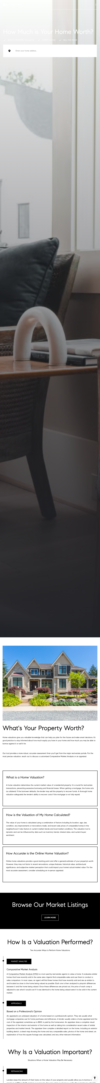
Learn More (50, 917)
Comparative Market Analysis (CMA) (23, 974)
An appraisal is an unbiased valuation (22, 1016)
